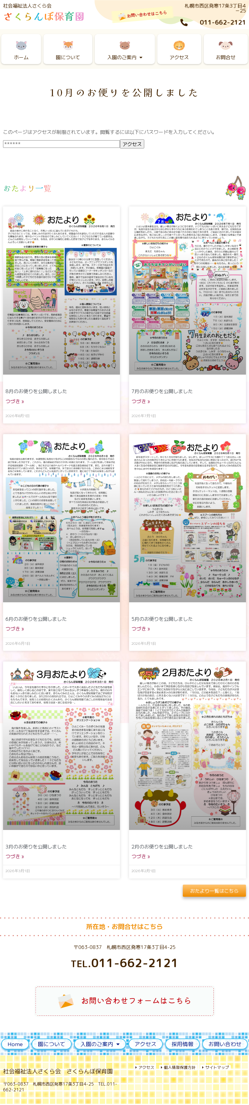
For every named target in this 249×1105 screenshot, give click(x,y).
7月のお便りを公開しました (162, 391)
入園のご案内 (121, 57)
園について (68, 57)
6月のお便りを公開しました (36, 618)
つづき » (14, 401)
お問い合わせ (225, 1044)
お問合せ (225, 57)
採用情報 (182, 1044)
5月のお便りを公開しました (162, 618)
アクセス (179, 57)
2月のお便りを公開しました (162, 846)
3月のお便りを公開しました (36, 846)
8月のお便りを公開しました (36, 391)
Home (15, 1044)
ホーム (21, 57)
